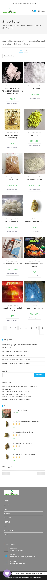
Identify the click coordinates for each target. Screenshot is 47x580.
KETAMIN (7, 518)
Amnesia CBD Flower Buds (34, 222)
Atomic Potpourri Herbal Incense (12, 309)
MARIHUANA (8, 530)
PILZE (6, 535)
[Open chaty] (7, 573)
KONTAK (7, 522)
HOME (6, 501)
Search (4, 371)
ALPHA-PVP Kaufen (12, 222)
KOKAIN (7, 513)
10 (42, 328)
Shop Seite (9, 28)
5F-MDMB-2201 (12, 180)
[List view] (26, 50)
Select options (34, 98)
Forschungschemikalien (34, 86)
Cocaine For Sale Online (12, 86)
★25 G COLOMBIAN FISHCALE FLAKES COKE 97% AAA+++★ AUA (12, 91)
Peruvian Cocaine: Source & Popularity (14, 355)
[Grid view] (21, 50)
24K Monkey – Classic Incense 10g (12, 136)
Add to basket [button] (12, 103)
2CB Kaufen (34, 135)
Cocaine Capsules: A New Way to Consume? (16, 359)
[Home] (3, 28)
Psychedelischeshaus (18, 563)
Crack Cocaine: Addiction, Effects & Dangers (16, 363)
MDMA (35, 305)
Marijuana (35, 219)
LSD (5, 509)
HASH (6, 526)
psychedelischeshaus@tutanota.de (23, 557)
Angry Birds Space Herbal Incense (34, 265)
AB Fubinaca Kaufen (34, 180)
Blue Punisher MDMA (35, 308)
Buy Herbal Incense (12, 132)
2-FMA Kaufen (35, 89)
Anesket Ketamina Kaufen (12, 264)
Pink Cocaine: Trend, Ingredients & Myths (15, 351)
